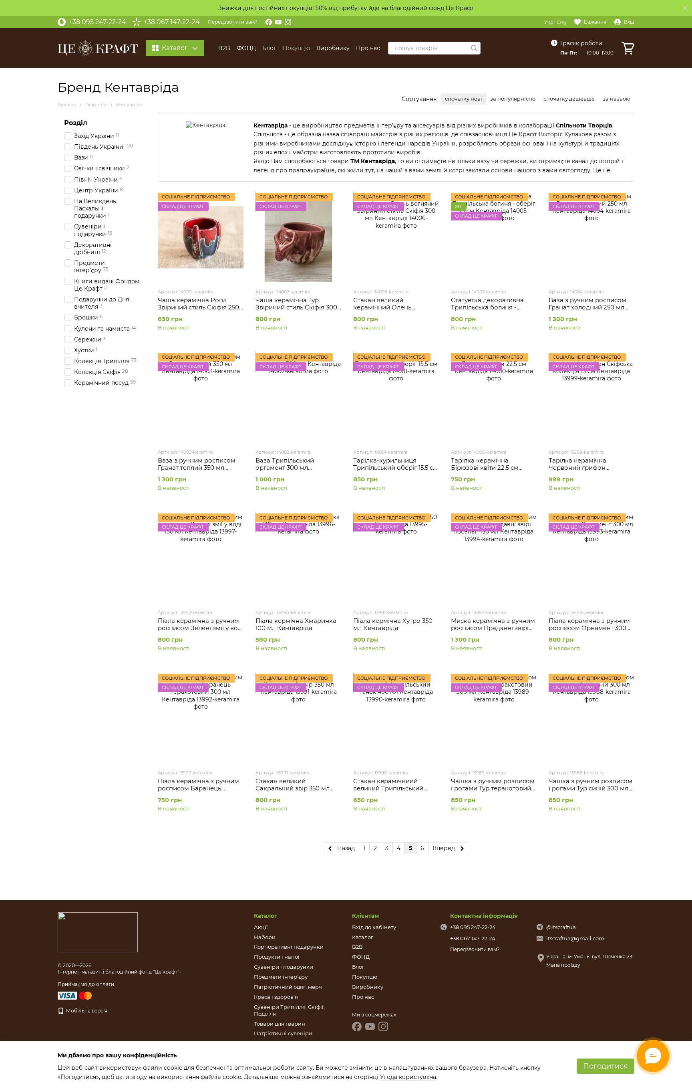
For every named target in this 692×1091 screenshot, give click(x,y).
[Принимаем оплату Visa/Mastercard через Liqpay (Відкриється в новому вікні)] (75, 995)
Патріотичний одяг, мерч (288, 987)
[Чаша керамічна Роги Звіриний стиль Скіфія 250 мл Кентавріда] (200, 237)
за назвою (616, 98)
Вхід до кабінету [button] (374, 927)
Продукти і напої (277, 957)
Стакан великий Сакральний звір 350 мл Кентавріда (292, 788)
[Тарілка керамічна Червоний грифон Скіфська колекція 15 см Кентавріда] (591, 397)
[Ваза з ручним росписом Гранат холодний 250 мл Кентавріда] (591, 237)
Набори (265, 937)
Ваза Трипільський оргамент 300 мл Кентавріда (284, 468)
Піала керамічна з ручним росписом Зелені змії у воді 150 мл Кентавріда (200, 628)
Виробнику (333, 48)
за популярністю (512, 98)
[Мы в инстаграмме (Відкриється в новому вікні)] (288, 22)
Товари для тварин (279, 1023)
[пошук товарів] (474, 48)
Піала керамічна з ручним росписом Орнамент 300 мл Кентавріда (589, 628)
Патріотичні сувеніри (283, 1033)
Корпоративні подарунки (289, 947)
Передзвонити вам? (232, 22)
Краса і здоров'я (276, 997)
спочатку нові (463, 98)
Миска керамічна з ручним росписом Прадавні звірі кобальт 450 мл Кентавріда (493, 628)
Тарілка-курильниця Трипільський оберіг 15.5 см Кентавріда (395, 468)
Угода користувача (408, 1077)
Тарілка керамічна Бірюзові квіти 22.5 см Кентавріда (485, 468)
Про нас (368, 48)
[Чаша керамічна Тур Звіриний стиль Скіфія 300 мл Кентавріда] (298, 237)
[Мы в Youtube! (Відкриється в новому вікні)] (278, 22)
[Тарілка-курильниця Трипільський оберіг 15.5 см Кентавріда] (396, 397)
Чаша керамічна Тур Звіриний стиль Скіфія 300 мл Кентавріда (296, 307)
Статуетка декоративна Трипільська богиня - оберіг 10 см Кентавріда (488, 307)
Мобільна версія (86, 1011)
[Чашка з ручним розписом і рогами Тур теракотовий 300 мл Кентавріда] (494, 718)
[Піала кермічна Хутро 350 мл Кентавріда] (396, 557)
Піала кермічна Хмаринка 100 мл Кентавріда (295, 624)
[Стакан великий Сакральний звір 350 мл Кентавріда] (298, 718)
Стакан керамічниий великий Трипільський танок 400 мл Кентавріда (392, 788)
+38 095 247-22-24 (97, 22)
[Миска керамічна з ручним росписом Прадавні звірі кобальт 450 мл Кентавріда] (494, 557)
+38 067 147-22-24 (172, 22)
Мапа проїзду (563, 965)
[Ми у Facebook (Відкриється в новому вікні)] (269, 22)
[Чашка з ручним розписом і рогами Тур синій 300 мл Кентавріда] (591, 718)
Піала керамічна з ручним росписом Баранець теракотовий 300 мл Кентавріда (198, 791)
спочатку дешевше (569, 98)
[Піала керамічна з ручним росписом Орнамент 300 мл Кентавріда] (591, 557)
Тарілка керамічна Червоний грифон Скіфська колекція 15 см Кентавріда (585, 471)
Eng (561, 22)
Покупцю (296, 48)
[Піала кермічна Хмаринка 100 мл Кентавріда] (298, 557)
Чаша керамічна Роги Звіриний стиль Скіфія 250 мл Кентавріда (198, 307)
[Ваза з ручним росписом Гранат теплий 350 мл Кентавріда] (200, 397)
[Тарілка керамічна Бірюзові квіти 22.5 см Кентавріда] (494, 397)
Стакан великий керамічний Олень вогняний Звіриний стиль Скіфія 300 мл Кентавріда (392, 310)
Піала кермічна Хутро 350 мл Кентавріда (392, 624)
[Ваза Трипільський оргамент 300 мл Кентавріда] (298, 397)
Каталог (362, 937)
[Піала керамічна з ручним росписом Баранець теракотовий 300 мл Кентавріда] (200, 718)
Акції (261, 927)
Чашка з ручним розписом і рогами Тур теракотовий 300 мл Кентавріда (493, 788)
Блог (269, 48)
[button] (685, 8)
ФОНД (246, 48)
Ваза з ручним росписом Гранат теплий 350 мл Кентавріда (196, 468)
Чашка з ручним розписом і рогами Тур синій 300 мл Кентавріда (590, 788)
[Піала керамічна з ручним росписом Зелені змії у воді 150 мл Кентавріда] (200, 557)
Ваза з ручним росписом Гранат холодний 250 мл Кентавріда (587, 307)
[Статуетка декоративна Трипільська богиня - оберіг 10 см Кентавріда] (494, 237)
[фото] (98, 932)
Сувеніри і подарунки (283, 967)
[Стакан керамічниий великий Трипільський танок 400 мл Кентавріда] (396, 718)
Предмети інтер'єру (281, 977)
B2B (224, 48)
